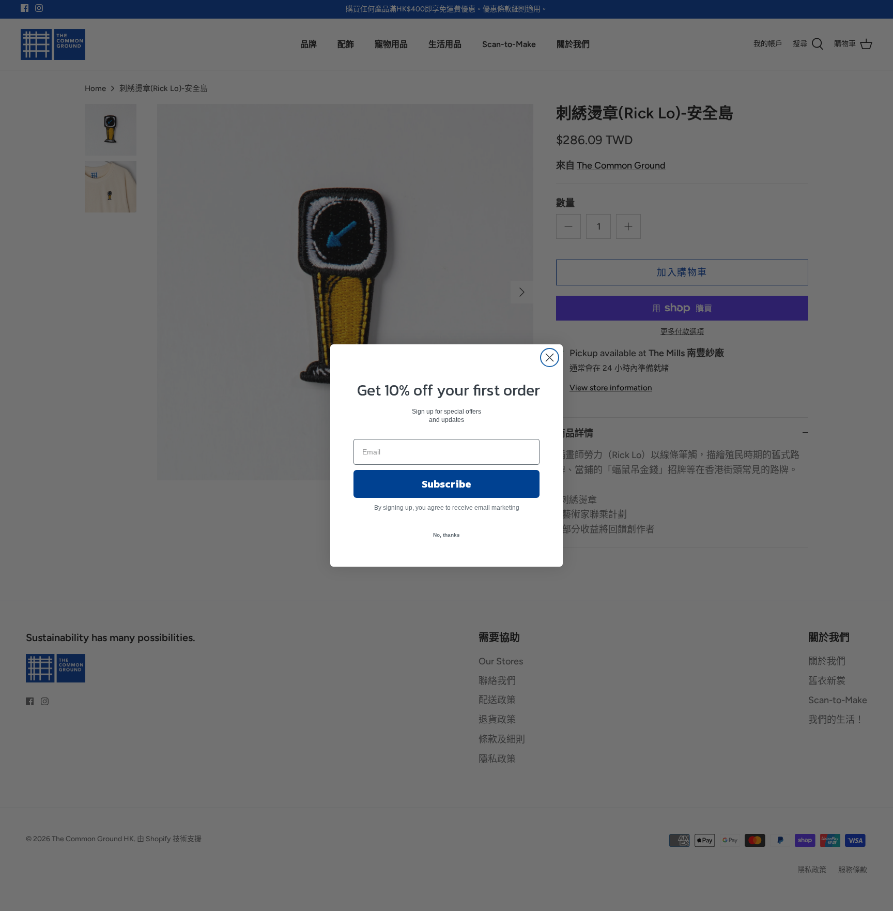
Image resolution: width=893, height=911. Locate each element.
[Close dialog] (550, 357)
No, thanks (446, 535)
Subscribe (446, 484)
